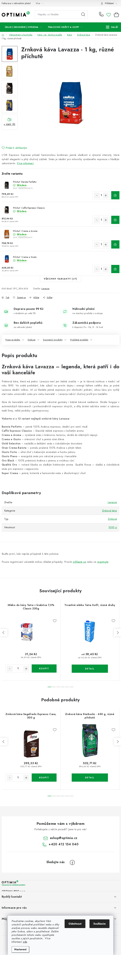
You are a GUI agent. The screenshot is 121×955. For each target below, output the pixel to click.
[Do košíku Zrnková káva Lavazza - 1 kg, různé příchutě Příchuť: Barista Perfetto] (115, 195)
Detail (90, 669)
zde (25, 942)
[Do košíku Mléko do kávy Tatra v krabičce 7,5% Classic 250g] (44, 668)
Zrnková (112, 519)
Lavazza (45, 288)
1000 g (112, 527)
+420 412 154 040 (102, 14)
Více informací (25, 163)
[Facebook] (72, 862)
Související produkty (53, 339)
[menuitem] (23, 27)
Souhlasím (99, 924)
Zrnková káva (109, 510)
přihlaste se (79, 562)
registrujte (102, 562)
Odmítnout (75, 924)
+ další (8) (9, 124)
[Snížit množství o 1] (97, 195)
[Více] (112, 27)
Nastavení (20, 949)
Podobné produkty (79, 339)
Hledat (83, 14)
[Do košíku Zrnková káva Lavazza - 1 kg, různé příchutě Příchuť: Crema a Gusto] (115, 269)
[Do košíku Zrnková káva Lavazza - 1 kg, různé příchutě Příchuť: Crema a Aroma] (115, 244)
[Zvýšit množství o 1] (106, 195)
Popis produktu (13, 339)
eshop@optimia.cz (63, 838)
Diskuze (31, 339)
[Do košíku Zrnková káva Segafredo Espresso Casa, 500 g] (44, 777)
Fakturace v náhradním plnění (16, 3)
